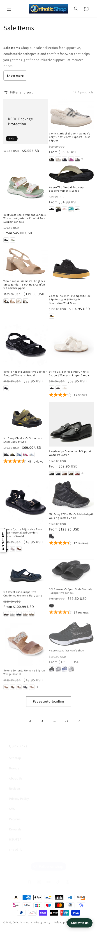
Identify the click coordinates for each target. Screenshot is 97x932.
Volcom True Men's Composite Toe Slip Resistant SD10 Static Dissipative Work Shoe (70, 299)
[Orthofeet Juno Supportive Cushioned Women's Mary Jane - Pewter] (25, 613)
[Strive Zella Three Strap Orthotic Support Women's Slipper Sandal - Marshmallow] (64, 388)
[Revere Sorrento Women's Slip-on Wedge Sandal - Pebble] (19, 686)
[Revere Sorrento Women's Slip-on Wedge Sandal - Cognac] (6, 686)
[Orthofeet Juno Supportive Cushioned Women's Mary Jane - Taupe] (32, 613)
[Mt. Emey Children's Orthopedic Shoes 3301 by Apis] (25, 417)
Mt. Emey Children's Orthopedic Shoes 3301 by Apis (23, 439)
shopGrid (16, 844)
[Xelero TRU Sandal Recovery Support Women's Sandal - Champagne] (58, 209)
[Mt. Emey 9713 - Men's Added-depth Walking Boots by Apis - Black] (51, 536)
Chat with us (79, 923)
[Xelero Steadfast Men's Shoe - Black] (51, 667)
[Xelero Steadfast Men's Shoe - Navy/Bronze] (64, 667)
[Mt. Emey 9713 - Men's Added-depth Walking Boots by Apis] (71, 495)
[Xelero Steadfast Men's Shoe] (71, 632)
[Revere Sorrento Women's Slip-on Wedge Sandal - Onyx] (12, 686)
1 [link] (18, 721)
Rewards (15, 823)
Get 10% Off (3, 540)
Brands (14, 762)
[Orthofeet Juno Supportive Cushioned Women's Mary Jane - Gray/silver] (12, 613)
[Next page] (79, 721)
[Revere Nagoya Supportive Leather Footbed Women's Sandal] (25, 344)
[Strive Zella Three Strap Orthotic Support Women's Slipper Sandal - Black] (51, 388)
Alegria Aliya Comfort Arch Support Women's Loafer (70, 452)
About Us (16, 773)
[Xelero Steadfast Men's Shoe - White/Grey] (71, 667)
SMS (12, 803)
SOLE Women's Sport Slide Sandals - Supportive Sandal (70, 590)
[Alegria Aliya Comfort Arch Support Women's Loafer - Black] (51, 473)
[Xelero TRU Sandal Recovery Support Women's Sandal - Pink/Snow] (64, 209)
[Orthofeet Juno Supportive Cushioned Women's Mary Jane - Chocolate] (6, 613)
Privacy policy (41, 922)
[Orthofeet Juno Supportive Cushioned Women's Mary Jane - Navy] (19, 613)
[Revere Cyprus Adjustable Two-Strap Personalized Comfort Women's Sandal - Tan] (19, 549)
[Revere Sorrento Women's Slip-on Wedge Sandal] (25, 642)
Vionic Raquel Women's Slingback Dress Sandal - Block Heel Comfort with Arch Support (24, 284)
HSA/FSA (15, 834)
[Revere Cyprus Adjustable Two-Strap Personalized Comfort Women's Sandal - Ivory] (12, 549)
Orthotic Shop (21, 922)
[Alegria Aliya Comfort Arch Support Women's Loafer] (71, 424)
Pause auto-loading (48, 701)
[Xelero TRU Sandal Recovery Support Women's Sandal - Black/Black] (51, 209)
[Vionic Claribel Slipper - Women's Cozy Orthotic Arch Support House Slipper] (71, 114)
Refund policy (62, 922)
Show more (15, 75)
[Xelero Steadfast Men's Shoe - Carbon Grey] (58, 667)
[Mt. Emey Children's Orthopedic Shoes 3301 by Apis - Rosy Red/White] (25, 454)
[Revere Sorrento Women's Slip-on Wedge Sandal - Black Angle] (25, 686)
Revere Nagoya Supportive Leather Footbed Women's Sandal (24, 373)
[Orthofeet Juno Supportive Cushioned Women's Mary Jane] (25, 571)
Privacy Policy (19, 793)
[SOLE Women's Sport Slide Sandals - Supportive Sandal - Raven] (51, 605)
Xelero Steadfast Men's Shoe (66, 649)
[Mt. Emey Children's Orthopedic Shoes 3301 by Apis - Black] (6, 454)
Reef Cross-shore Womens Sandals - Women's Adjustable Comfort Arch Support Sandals (25, 218)
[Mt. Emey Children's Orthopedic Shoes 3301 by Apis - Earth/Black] (12, 454)
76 (66, 721)
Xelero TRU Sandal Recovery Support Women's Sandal (66, 189)
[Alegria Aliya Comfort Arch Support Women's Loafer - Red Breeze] (77, 473)
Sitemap (15, 752)
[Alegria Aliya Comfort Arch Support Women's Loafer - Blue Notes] (58, 473)
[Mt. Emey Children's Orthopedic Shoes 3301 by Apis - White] (32, 454)
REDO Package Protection (20, 121)
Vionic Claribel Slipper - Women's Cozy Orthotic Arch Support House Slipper (69, 137)
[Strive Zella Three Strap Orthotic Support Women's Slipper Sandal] (71, 344)
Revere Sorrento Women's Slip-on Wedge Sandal (24, 671)
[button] (9, 9)
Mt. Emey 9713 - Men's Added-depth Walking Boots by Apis (71, 515)
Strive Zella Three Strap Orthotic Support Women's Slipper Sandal (69, 373)
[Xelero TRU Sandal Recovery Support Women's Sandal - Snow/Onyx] (77, 209)
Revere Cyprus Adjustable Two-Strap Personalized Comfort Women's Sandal (22, 532)
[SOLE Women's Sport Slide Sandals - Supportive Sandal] (71, 570)
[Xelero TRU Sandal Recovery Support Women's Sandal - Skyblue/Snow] (71, 209)
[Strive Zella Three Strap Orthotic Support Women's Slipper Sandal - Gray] (58, 388)
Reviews (15, 783)
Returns (15, 813)
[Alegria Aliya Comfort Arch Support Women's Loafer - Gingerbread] (64, 473)
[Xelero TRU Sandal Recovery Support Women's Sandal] (71, 174)
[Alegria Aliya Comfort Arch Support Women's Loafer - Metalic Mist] (71, 473)
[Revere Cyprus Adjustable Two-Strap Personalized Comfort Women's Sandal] (25, 502)
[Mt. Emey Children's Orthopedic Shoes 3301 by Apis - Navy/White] (19, 454)
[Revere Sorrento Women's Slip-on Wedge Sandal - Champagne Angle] (32, 686)
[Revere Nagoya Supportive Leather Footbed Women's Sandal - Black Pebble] (6, 388)
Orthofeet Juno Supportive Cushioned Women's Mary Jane (22, 593)
